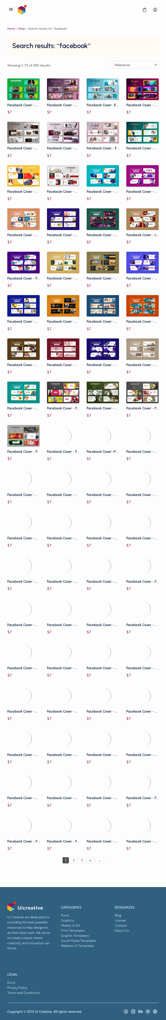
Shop (21, 28)
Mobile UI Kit (70, 925)
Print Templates (73, 930)
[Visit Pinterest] (155, 1011)
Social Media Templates (78, 941)
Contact (121, 925)
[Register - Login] (155, 9)
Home (11, 28)
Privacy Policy (17, 988)
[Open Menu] (11, 9)
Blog (118, 915)
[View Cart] (144, 9)
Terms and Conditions (23, 993)
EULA (11, 982)
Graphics (67, 920)
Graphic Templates (75, 935)
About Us (122, 930)
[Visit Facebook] (126, 1011)
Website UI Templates (77, 946)
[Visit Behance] (140, 1011)
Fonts (65, 915)
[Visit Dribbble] (147, 1011)
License (120, 920)
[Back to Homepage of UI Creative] (78, 10)
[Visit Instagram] (133, 1011)
